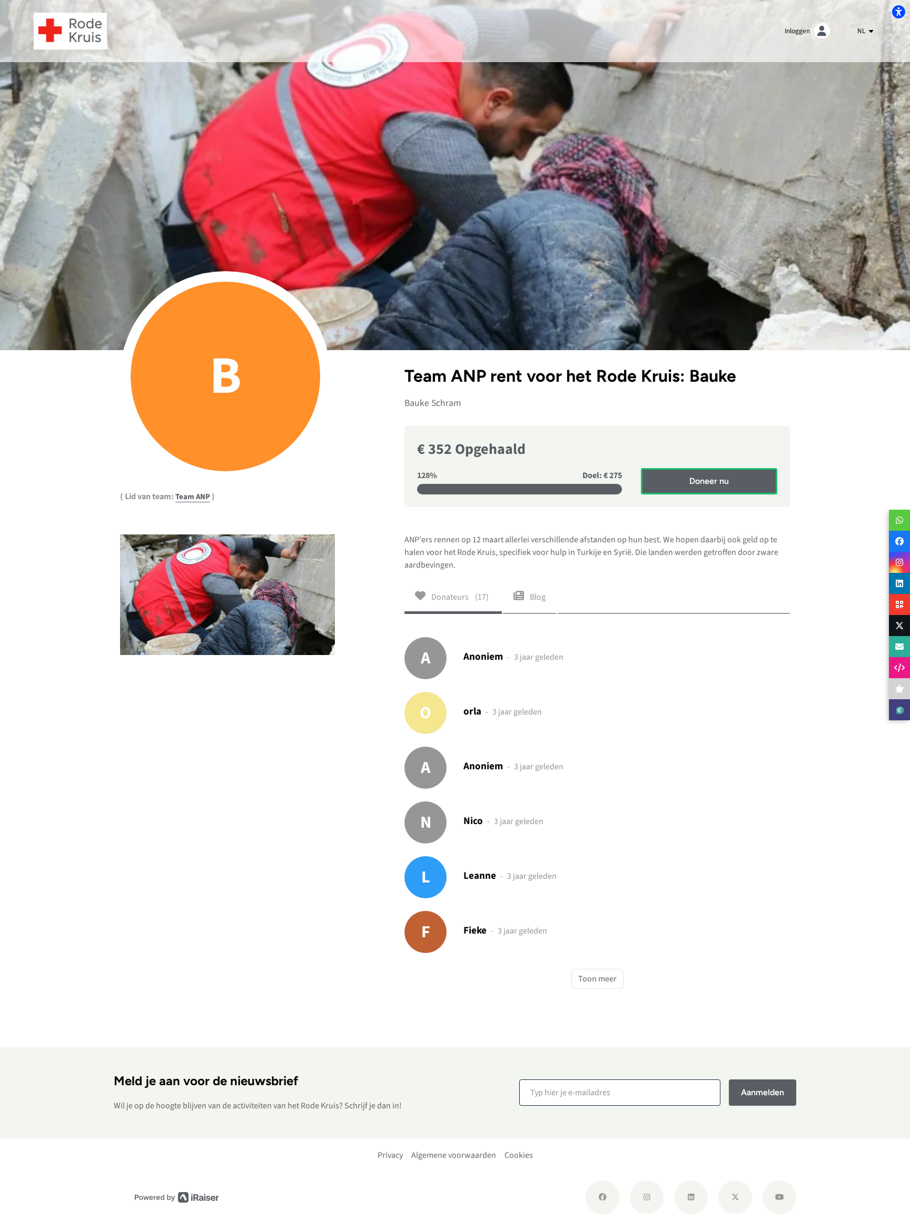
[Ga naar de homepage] (70, 30)
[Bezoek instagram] (647, 1197)
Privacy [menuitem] (390, 1155)
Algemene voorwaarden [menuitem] (453, 1155)
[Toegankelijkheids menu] (898, 11)
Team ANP (192, 496)
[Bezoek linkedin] (691, 1197)
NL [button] (862, 31)
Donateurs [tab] (459, 597)
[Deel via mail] (899, 646)
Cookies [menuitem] (519, 1155)
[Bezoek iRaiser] (177, 1197)
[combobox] (865, 31)
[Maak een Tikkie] (899, 709)
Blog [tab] (537, 597)
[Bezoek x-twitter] (735, 1197)
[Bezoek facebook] (602, 1197)
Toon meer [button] (597, 979)
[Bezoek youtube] (779, 1197)
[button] (619, 1092)
